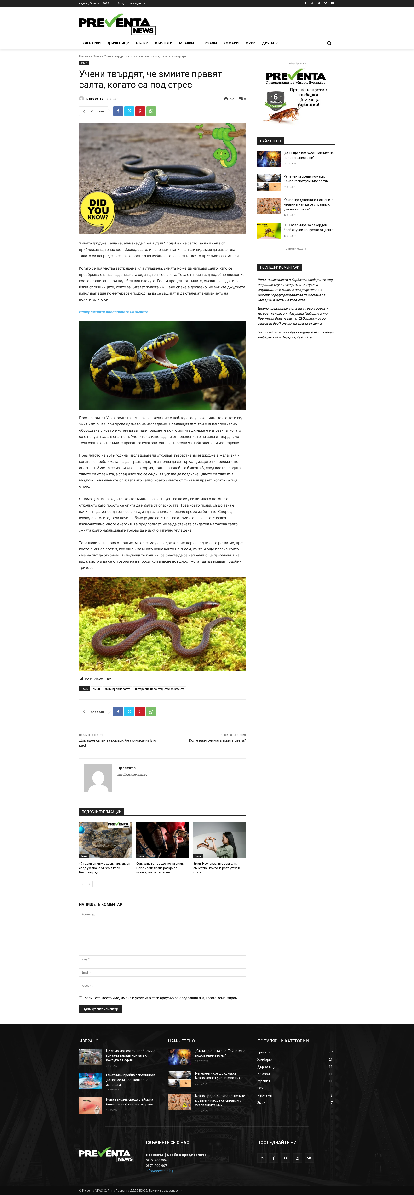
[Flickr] (285, 1158)
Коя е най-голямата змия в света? (217, 740)
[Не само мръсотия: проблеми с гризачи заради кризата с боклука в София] (90, 1057)
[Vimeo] (325, 3)
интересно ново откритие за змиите (159, 689)
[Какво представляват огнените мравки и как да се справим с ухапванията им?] (269, 206)
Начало (84, 56)
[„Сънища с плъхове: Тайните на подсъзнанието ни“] (269, 159)
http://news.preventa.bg (132, 774)
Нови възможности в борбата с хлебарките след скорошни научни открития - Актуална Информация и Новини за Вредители (295, 285)
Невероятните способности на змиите (113, 312)
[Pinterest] (140, 111)
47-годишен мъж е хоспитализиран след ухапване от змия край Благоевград (104, 868)
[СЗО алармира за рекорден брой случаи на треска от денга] (269, 231)
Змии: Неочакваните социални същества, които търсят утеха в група (216, 868)
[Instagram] (312, 3)
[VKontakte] (309, 1158)
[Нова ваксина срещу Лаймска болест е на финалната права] (90, 1105)
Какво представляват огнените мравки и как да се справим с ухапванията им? (309, 204)
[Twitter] (319, 3)
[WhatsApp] (151, 111)
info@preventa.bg (159, 1170)
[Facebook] (305, 3)
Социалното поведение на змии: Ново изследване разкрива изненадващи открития (160, 868)
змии (96, 689)
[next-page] (90, 884)
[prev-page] (82, 884)
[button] (329, 43)
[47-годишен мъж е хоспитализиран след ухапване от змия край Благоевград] (105, 840)
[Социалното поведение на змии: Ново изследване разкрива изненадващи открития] (162, 840)
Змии (97, 56)
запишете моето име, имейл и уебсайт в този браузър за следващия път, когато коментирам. (162, 998)
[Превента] (82, 98)
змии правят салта (117, 689)
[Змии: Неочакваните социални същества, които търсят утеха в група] (219, 840)
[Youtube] (332, 3)
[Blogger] (262, 1158)
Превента (96, 98)
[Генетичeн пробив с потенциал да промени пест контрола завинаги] (90, 1081)
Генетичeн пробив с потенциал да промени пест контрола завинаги (130, 1079)
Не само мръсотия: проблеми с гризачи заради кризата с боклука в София (130, 1055)
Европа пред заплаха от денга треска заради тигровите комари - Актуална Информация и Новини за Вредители (292, 313)
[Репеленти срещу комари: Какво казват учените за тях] (269, 182)
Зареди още (294, 249)
